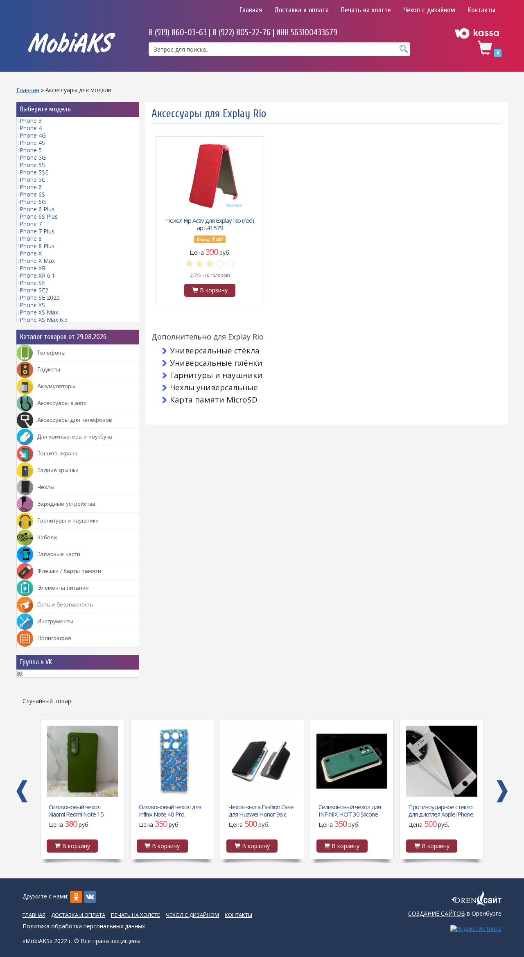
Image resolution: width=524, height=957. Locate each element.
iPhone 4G (32, 135)
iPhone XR (31, 268)
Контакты (481, 10)
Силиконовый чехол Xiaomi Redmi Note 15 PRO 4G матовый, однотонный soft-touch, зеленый (79, 810)
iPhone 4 (30, 128)
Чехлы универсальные (214, 387)
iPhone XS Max (38, 312)
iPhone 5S (31, 165)
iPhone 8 (30, 238)
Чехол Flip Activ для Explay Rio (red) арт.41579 (210, 223)
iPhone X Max (36, 261)
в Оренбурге (454, 913)
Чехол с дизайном (429, 10)
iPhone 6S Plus (38, 216)
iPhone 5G (32, 157)
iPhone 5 (30, 150)
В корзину (213, 290)
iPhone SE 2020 (39, 297)
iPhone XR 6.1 (36, 275)
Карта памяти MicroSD (213, 399)
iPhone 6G (32, 202)
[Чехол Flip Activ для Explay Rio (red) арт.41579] (210, 175)
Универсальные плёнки (216, 362)
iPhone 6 (30, 187)
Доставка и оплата (301, 10)
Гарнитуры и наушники (216, 375)
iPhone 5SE (33, 172)
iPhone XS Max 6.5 (43, 320)
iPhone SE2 (33, 290)
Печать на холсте (366, 10)
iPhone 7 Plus (36, 231)
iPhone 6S (31, 194)
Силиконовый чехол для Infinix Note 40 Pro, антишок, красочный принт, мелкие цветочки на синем (170, 810)
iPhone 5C (31, 179)
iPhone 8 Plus (36, 246)
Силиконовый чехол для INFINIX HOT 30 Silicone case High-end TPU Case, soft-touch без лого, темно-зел (350, 810)
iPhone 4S (31, 143)
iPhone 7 (30, 224)
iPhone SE (31, 283)
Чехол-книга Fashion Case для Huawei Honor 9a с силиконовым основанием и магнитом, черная (261, 810)
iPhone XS (31, 305)
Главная (250, 10)
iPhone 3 (30, 120)
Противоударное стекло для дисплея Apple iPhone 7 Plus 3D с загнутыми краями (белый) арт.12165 (440, 810)
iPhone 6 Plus (36, 209)
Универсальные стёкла (215, 350)
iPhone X (30, 253)
